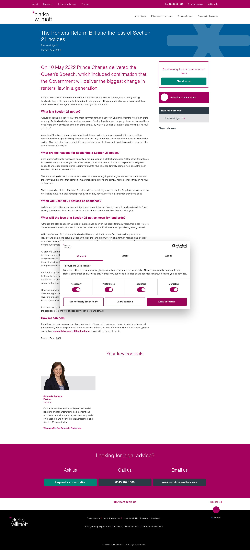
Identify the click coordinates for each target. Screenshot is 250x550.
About (35, 4)
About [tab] (168, 255)
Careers (85, 4)
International (140, 16)
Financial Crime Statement (126, 526)
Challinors (155, 518)
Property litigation (50, 45)
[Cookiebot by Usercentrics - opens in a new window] (174, 246)
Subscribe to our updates (183, 97)
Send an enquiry (195, 4)
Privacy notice (93, 518)
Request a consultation (70, 482)
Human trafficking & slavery (135, 518)
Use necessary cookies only (83, 301)
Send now (184, 81)
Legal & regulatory (111, 518)
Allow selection (125, 301)
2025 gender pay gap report (98, 526)
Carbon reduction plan (152, 526)
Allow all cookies (166, 301)
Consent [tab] (81, 256)
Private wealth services (161, 16)
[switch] (109, 289)
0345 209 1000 (125, 482)
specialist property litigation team (71, 331)
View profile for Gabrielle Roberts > (62, 428)
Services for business (208, 16)
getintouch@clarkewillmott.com (179, 482)
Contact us (48, 4)
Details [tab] (125, 255)
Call (174, 4)
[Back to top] (216, 509)
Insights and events (67, 4)
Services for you (185, 16)
